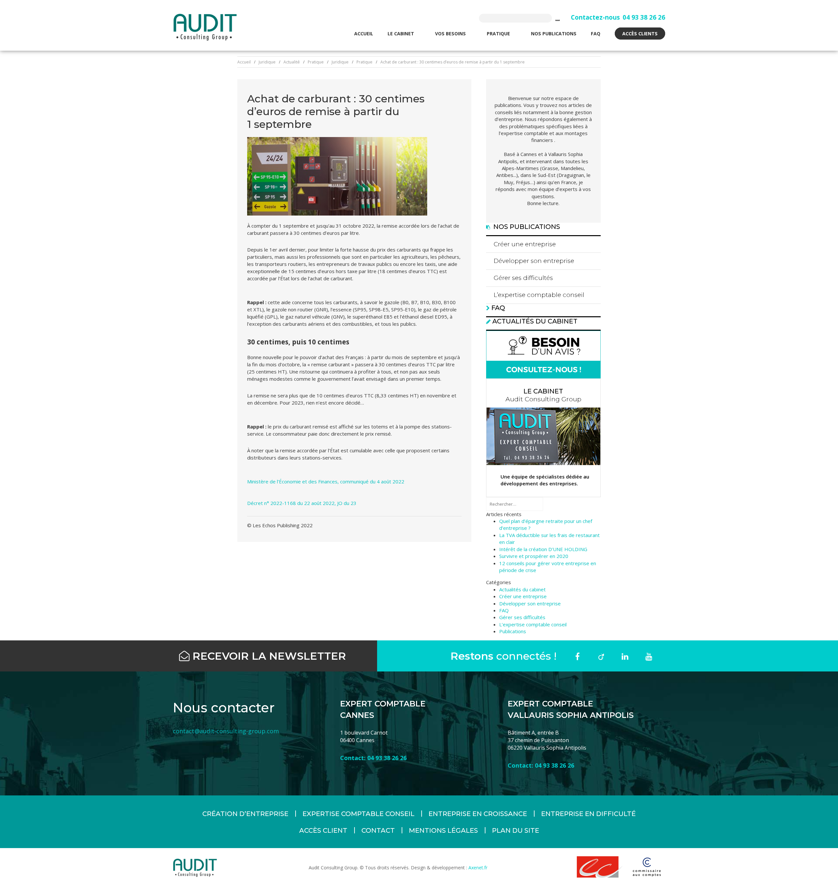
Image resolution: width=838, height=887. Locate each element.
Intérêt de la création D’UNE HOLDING (543, 549)
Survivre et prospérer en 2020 (533, 556)
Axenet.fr (477, 867)
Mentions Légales (443, 830)
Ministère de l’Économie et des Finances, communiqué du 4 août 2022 (325, 481)
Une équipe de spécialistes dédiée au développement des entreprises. (545, 480)
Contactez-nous (595, 17)
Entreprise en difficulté (588, 814)
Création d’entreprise (245, 814)
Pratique (499, 33)
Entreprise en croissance (477, 814)
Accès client (323, 830)
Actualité (291, 62)
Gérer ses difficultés (523, 278)
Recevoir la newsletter (268, 656)
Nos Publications (553, 33)
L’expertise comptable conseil (539, 295)
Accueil (363, 33)
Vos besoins (451, 33)
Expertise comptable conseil (358, 814)
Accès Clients (640, 33)
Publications (512, 631)
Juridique (267, 62)
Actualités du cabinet (534, 321)
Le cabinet (401, 33)
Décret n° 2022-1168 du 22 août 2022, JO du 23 (301, 503)
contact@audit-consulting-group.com (226, 731)
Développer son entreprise (534, 261)
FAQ (595, 33)
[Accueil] (205, 27)
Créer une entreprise (525, 244)
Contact (378, 830)
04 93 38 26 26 (644, 17)
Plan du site (515, 830)
